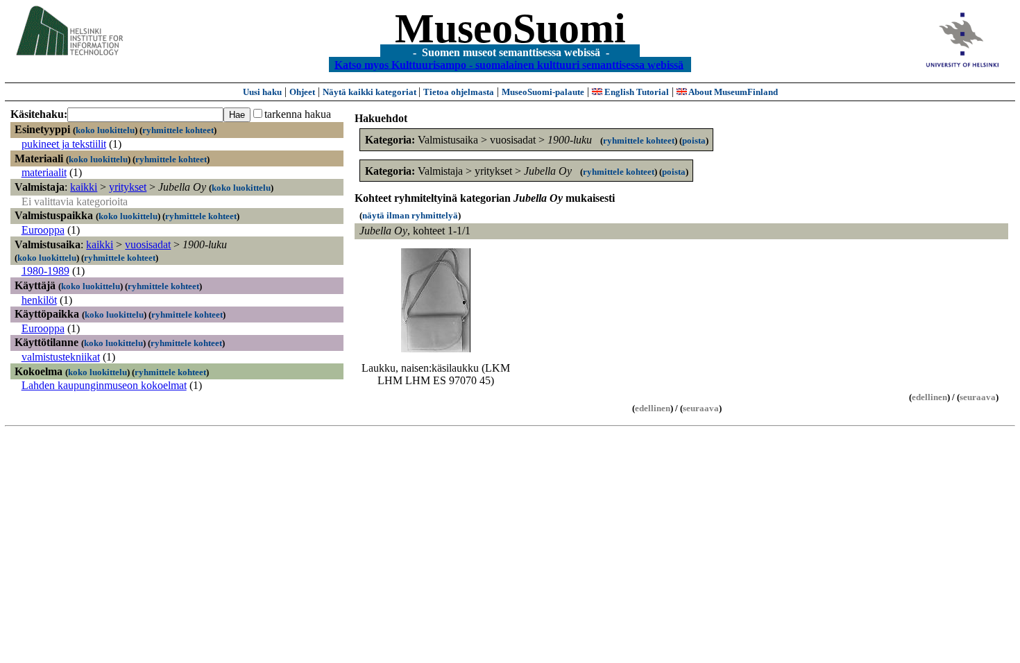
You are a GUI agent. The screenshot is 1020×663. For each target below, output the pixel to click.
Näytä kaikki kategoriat (370, 92)
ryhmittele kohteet (178, 130)
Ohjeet (302, 92)
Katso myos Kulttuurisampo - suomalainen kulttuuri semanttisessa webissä (508, 64)
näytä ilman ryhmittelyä (410, 215)
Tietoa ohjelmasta (458, 92)
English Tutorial (635, 92)
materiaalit (44, 172)
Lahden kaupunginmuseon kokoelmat (104, 385)
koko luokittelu (105, 130)
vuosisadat (148, 244)
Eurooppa (43, 230)
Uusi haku (262, 92)
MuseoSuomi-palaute (543, 92)
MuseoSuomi (510, 28)
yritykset (127, 187)
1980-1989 (45, 271)
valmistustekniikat (61, 357)
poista (694, 140)
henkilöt (39, 300)
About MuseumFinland (732, 92)
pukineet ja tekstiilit (64, 144)
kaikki (83, 187)
